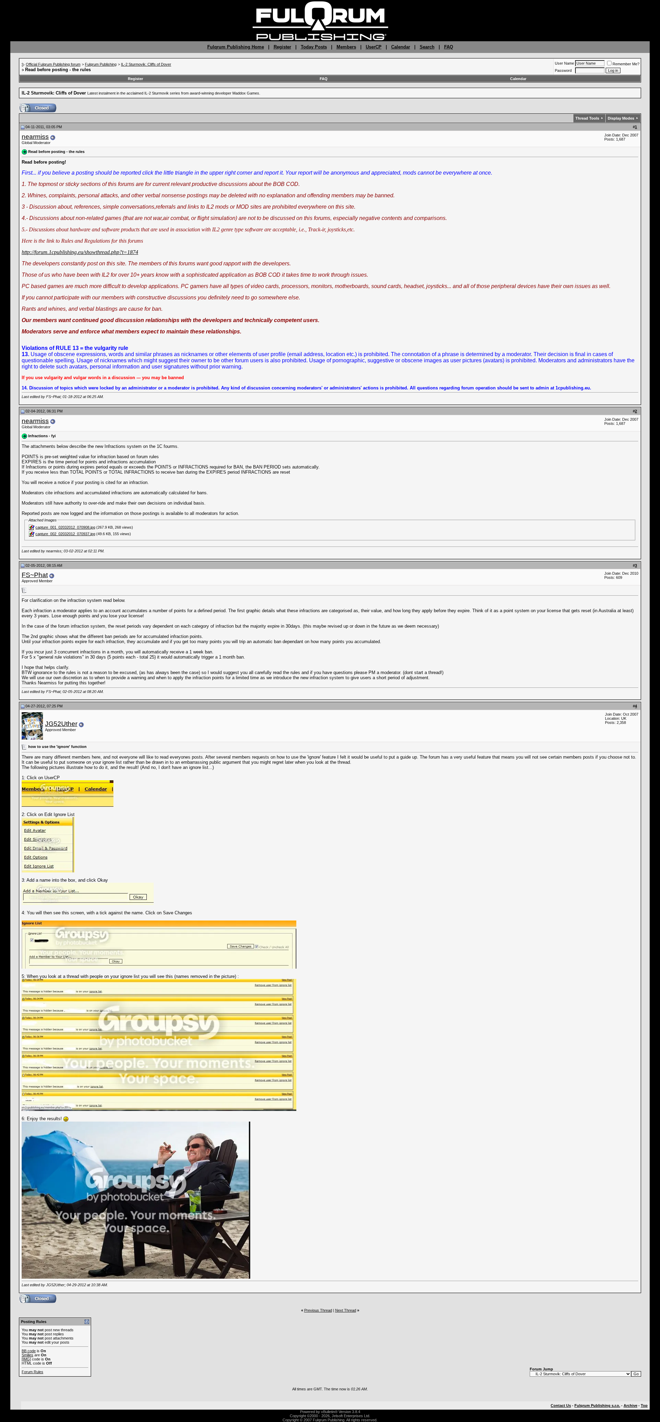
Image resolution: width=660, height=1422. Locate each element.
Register (282, 46)
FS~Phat (35, 574)
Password (563, 70)
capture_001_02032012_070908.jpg (65, 527)
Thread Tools (587, 118)
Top (644, 1405)
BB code (29, 1351)
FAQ (448, 46)
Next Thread (345, 1310)
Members (346, 46)
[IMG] (26, 1359)
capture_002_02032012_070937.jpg (65, 534)
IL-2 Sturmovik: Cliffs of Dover (146, 64)
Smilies (27, 1355)
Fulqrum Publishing (101, 64)
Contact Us (561, 1405)
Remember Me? (626, 64)
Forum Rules (32, 1372)
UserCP (374, 46)
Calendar (400, 46)
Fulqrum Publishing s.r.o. (597, 1405)
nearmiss (35, 136)
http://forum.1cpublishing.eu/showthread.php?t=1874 (80, 252)
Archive (630, 1405)
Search (427, 46)
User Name (564, 63)
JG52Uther (61, 723)
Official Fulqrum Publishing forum (53, 64)
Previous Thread (318, 1310)
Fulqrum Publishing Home (235, 46)
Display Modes (621, 118)
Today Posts (314, 46)
